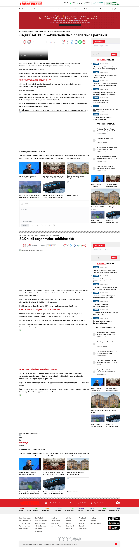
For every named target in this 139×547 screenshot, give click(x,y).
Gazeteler (103, 9)
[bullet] (45, 225)
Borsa (21, 509)
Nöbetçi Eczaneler (40, 526)
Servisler (33, 9)
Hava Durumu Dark (25, 520)
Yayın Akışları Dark (40, 523)
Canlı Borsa (54, 518)
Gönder (25, 225)
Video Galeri (82, 520)
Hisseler (81, 509)
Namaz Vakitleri (32, 509)
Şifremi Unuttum (95, 523)
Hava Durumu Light (25, 518)
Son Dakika (23, 9)
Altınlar (68, 518)
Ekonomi (51, 9)
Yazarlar (94, 9)
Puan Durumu (69, 509)
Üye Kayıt (93, 520)
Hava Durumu (57, 509)
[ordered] (42, 225)
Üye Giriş (93, 518)
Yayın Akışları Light (41, 520)
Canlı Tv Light (23, 528)
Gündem (42, 9)
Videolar (85, 9)
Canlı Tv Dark (39, 518)
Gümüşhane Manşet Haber (26, 31)
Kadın (66, 9)
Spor (59, 9)
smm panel (38, 531)
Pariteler (90, 509)
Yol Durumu (102, 509)
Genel (36, 31)
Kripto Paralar (114, 509)
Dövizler (68, 520)
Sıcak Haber (83, 528)
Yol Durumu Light (24, 523)
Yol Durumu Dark (24, 526)
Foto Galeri (75, 9)
